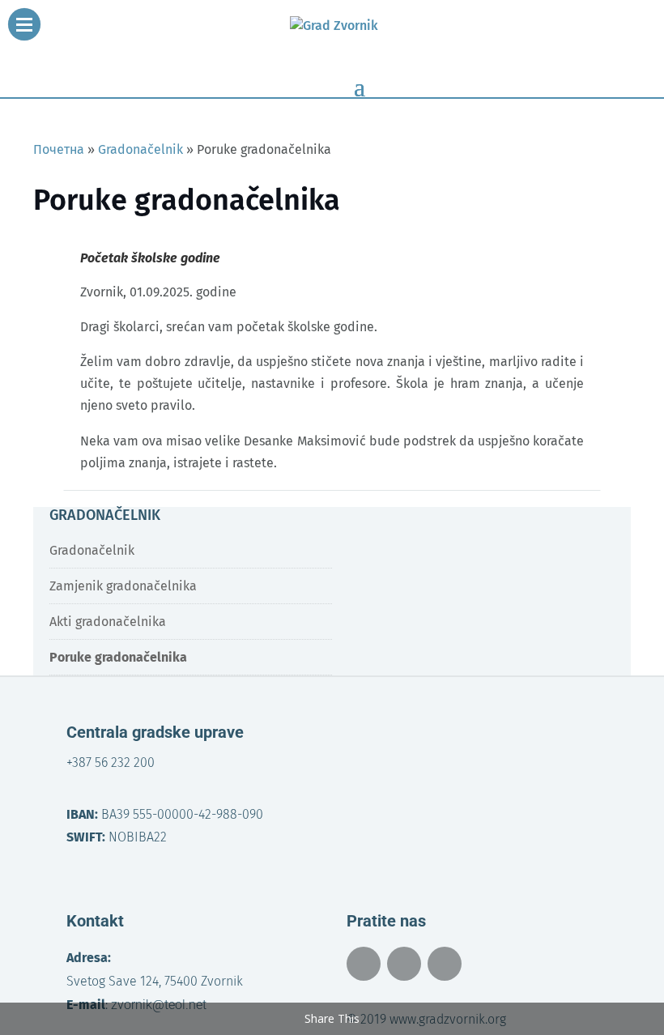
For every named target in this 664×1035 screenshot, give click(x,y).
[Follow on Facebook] (364, 964)
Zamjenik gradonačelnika (123, 586)
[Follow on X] (404, 964)
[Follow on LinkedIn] (445, 964)
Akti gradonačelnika (107, 621)
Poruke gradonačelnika (118, 657)
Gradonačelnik (91, 550)
